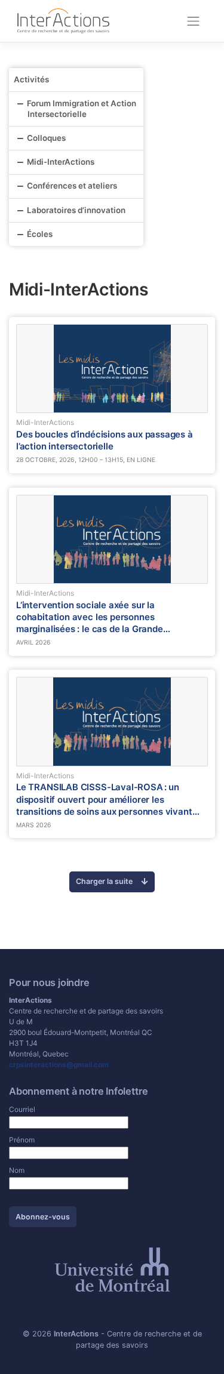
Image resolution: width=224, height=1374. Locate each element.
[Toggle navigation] (193, 20)
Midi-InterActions (60, 162)
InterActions (76, 1333)
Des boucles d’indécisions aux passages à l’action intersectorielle (104, 440)
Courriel (22, 1109)
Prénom (22, 1139)
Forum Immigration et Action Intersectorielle (81, 108)
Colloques (46, 138)
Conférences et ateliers (72, 185)
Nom (16, 1170)
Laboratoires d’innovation (76, 210)
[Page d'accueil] (63, 20)
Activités (31, 79)
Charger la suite (105, 881)
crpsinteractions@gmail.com (59, 1064)
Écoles (40, 234)
